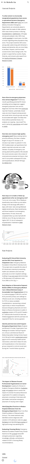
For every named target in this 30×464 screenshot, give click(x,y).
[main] (15, 8)
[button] (2, 2)
